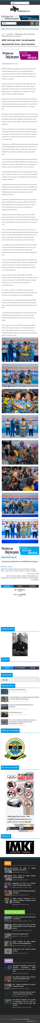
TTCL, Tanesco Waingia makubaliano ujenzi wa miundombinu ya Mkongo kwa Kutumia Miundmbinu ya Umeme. (22, 721)
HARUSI (7, 863)
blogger (7, 586)
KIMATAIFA (8, 961)
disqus (20, 586)
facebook (32, 586)
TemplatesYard (20, 1017)
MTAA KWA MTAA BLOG (6, 1019)
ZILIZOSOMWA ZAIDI (20, 668)
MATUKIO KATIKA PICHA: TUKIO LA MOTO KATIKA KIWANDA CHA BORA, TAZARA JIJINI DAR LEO (24, 926)
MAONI (32, 668)
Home (3, 34)
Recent (7, 668)
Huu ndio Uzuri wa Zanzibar (17, 689)
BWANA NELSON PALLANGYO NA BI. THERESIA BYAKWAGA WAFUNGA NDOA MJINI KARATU (24, 900)
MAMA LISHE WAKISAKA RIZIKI (21, 934)
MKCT (36, 1021)
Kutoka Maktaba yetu (15, 712)
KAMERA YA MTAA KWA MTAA (14, 912)
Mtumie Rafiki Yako (8, 557)
